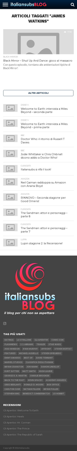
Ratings (8, 340)
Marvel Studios (13, 362)
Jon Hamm (32, 367)
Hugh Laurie (45, 371)
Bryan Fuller (51, 389)
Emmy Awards (12, 358)
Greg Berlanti (12, 385)
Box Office (53, 385)
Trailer (41, 344)
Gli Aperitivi (41, 340)
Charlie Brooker (39, 376)
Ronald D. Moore (34, 385)
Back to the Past (14, 380)
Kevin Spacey (35, 380)
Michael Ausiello (28, 353)
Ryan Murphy (30, 349)
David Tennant (44, 358)
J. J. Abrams (26, 344)
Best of (28, 358)
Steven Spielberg (51, 353)
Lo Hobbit (58, 393)
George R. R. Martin (15, 376)
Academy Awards (56, 380)
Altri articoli (38, 93)
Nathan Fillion (31, 389)
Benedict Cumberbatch (36, 393)
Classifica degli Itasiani (39, 362)
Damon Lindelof (50, 367)
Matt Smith (28, 371)
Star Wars (55, 344)
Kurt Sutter (11, 371)
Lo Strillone (24, 340)
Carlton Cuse (12, 389)
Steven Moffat (63, 349)
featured (10, 353)
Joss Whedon (12, 349)
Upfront (46, 349)
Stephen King (11, 393)
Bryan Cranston (13, 367)
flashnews (10, 344)
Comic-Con (57, 340)
